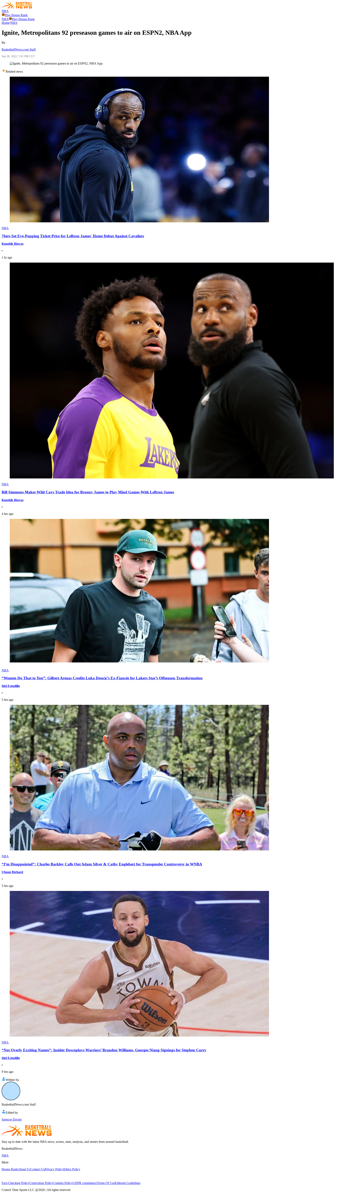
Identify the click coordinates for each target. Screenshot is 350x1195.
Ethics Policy (71, 1169)
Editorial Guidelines (127, 1183)
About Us (24, 1169)
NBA (5, 11)
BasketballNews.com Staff (19, 49)
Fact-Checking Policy (15, 1183)
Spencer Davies (12, 1119)
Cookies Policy (63, 1183)
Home (6, 22)
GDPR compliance (85, 1183)
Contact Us (37, 1169)
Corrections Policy (41, 1183)
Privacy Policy (54, 1169)
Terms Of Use (106, 1183)
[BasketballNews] (17, 7)
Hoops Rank (10, 1169)
